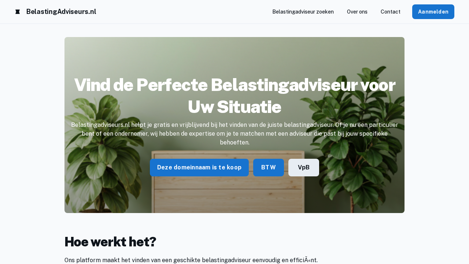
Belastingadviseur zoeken (303, 12)
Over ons (357, 12)
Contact (390, 12)
